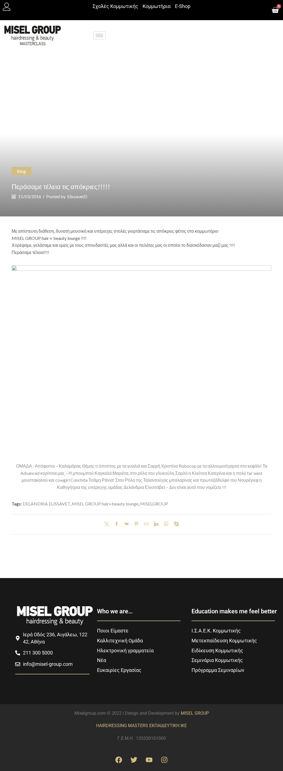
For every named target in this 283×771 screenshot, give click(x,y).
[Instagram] (164, 760)
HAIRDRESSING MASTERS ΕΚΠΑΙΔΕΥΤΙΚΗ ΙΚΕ (141, 725)
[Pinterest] (136, 524)
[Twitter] (108, 524)
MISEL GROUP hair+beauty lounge (105, 503)
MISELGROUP (154, 503)
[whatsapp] (166, 524)
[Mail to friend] (146, 524)
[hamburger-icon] (99, 35)
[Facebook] (117, 524)
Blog (21, 171)
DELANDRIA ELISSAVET (46, 503)
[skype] (175, 524)
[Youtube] (149, 760)
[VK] (127, 524)
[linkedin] (156, 524)
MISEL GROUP (195, 713)
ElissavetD (77, 196)
